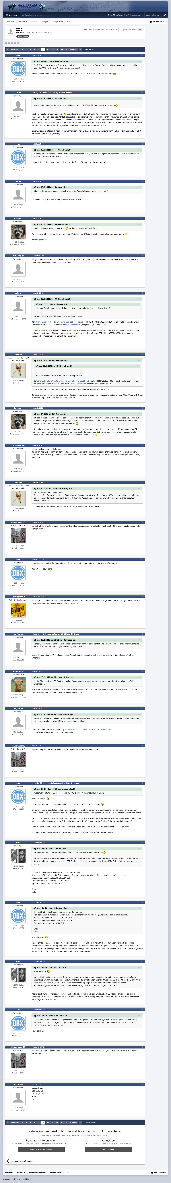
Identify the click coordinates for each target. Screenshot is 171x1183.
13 (52, 49)
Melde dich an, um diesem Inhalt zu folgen (101, 30)
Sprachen (7, 1179)
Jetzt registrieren (153, 15)
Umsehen (12, 15)
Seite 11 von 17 (90, 49)
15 (62, 49)
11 (43, 49)
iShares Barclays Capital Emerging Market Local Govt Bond (61, 322)
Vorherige (15, 49)
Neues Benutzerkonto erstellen (41, 1149)
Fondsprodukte (44, 33)
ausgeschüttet (74, 324)
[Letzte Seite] (80, 49)
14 (57, 49)
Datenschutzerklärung (22, 1179)
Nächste (73, 49)
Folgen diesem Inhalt (128, 30)
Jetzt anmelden (108, 1149)
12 (48, 49)
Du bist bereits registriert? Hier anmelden (125, 15)
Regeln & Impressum (33, 15)
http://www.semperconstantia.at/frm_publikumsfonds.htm (86, 729)
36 (140, 30)
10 (39, 49)
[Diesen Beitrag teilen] (142, 55)
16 (66, 49)
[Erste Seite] (7, 49)
